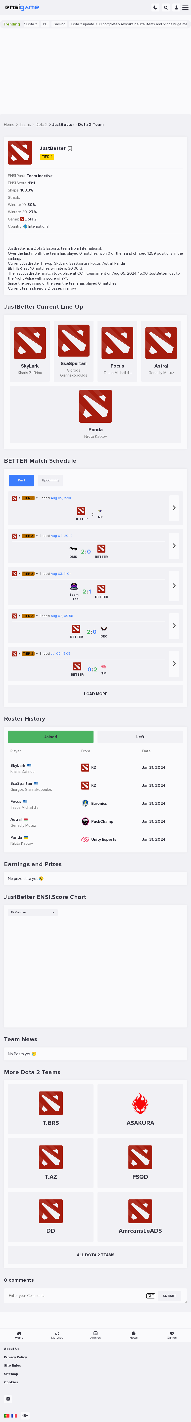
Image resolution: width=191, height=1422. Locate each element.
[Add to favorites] (70, 148)
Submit (169, 1296)
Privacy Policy (15, 1357)
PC (34, 24)
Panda (119, 263)
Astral (107, 263)
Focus (96, 263)
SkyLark (61, 263)
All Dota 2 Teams (95, 1254)
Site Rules (12, 1365)
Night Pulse (24, 278)
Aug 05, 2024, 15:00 (130, 273)
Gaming (48, 24)
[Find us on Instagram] (8, 1399)
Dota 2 (31, 219)
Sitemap (11, 1374)
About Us (11, 1349)
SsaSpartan (79, 263)
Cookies (11, 1382)
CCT (81, 273)
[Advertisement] (95, 71)
